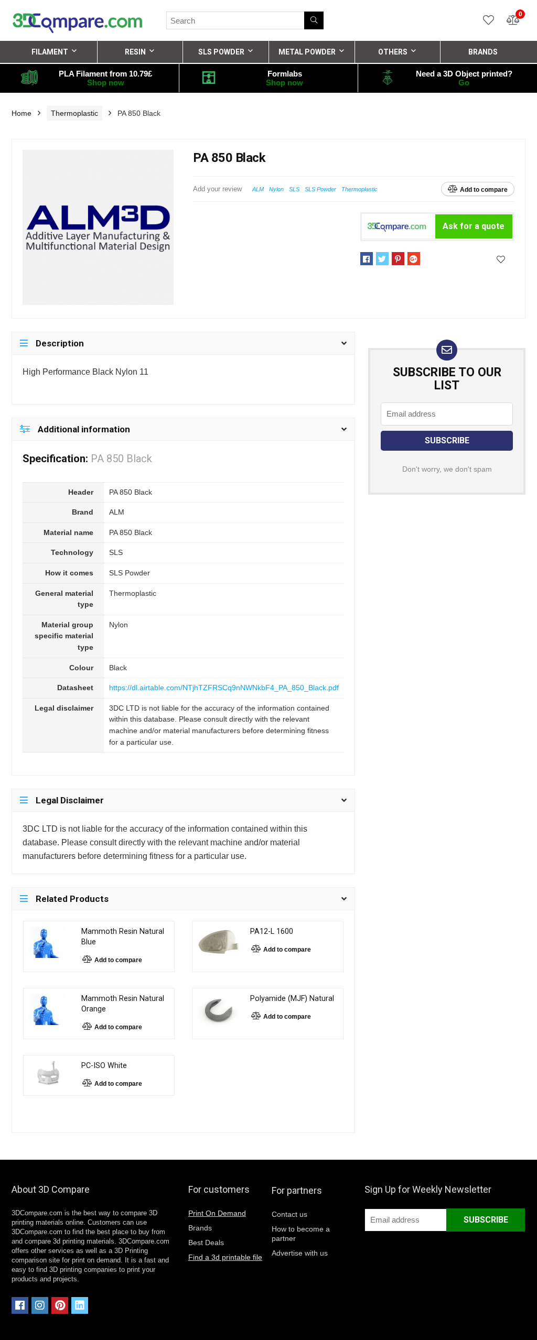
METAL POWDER (307, 52)
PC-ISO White (104, 1065)
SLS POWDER (221, 52)
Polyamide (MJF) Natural (292, 998)
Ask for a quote (473, 226)
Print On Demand (217, 1213)
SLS (294, 189)
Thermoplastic (74, 113)
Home (21, 113)
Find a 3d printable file (225, 1257)
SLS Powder (320, 189)
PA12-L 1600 (271, 931)
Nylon (276, 189)
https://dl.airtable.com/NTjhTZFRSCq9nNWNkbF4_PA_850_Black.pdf (224, 687)
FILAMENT (49, 52)
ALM (258, 189)
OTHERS (392, 52)
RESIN (135, 52)
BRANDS (483, 52)
